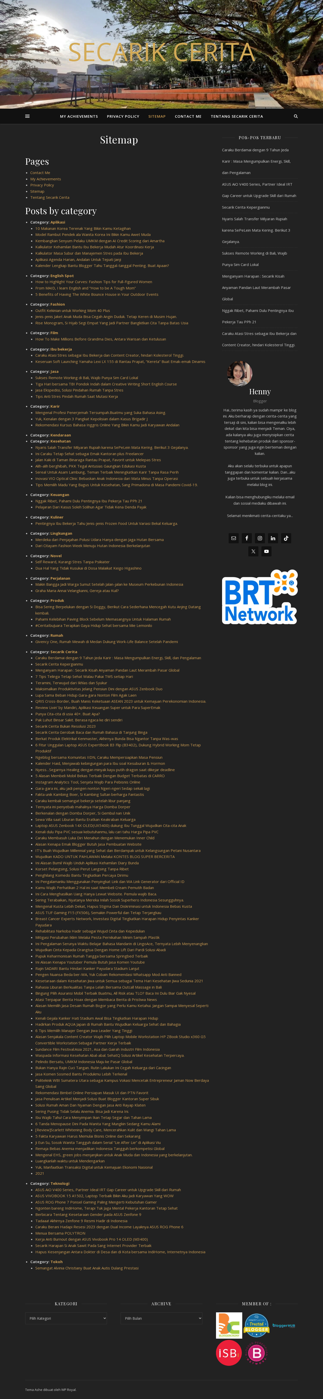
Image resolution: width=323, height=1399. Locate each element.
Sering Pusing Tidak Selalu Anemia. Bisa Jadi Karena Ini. (82, 1111)
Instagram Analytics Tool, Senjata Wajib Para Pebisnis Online (87, 781)
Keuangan (59, 494)
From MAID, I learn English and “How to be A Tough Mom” (85, 287)
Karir (55, 406)
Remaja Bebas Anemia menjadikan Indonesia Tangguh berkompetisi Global (100, 1148)
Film (54, 332)
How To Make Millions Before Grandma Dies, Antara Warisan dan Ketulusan (100, 338)
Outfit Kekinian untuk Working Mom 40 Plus (72, 310)
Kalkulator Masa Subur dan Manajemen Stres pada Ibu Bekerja (89, 253)
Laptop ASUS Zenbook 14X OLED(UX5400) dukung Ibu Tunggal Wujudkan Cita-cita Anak (110, 825)
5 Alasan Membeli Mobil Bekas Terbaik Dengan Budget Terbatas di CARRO (100, 775)
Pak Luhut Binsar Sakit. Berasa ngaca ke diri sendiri (78, 719)
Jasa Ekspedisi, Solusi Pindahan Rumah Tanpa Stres (79, 389)
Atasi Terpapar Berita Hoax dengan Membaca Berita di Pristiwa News (96, 999)
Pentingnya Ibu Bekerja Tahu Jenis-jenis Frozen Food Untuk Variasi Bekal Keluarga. (106, 523)
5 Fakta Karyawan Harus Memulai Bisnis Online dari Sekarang (88, 1136)
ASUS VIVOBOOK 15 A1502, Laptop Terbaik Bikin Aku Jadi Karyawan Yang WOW (104, 1195)
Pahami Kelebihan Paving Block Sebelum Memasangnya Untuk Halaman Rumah (103, 619)
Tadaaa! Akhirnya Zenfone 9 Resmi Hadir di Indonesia (81, 1220)
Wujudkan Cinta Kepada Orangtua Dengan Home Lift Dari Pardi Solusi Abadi (100, 949)
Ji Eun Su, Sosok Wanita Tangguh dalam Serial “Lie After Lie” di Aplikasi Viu (98, 1142)
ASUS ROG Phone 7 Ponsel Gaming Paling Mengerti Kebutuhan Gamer (96, 1202)
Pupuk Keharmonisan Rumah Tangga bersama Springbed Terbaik (91, 956)
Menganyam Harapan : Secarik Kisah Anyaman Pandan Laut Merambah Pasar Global (107, 670)
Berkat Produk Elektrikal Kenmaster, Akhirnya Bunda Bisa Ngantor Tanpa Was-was (106, 738)
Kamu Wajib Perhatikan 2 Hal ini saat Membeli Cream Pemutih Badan (94, 887)
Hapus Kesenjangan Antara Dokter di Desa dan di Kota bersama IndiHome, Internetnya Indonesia (121, 1251)
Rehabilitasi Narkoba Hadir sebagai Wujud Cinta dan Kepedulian (90, 931)
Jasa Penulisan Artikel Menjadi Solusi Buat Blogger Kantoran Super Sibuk (97, 1098)
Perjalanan (60, 578)
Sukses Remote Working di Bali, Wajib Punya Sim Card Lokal (86, 377)
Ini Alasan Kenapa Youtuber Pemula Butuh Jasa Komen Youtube (90, 962)
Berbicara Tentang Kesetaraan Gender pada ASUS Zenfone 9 (88, 1214)
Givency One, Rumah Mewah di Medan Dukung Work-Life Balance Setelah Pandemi (106, 641)
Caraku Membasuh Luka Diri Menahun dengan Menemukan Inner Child (94, 837)
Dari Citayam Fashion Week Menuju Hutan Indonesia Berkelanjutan (92, 545)
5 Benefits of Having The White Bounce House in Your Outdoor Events (96, 294)
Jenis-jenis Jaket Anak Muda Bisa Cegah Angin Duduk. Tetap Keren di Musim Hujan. (106, 316)
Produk (57, 600)
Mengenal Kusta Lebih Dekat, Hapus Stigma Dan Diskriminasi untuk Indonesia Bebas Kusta (113, 906)
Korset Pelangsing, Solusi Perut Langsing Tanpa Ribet (82, 868)
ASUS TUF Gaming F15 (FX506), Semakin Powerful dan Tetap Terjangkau (98, 912)
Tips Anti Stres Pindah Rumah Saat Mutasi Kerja (76, 396)
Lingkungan (61, 533)
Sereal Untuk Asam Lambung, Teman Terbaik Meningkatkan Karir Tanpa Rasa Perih (107, 472)
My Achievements (79, 116)
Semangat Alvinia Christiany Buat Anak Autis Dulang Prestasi (87, 1267)
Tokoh (56, 1261)
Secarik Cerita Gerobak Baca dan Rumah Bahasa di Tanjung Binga (91, 732)
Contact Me (188, 116)
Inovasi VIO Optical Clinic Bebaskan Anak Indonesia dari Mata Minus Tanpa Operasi (106, 478)
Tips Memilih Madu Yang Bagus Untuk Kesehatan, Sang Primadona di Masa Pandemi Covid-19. (116, 484)
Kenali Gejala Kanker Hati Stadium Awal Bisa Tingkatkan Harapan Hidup (96, 1018)
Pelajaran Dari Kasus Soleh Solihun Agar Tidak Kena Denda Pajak (90, 506)
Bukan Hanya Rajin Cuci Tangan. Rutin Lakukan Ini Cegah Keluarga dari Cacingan (103, 1067)
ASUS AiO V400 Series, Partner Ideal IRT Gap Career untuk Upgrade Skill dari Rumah (108, 1189)
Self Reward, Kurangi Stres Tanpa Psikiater (72, 561)
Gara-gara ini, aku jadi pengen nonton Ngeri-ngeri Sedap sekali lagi (92, 788)
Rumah (56, 635)
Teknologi (59, 1183)
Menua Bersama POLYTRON (60, 1233)
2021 (39, 1173)
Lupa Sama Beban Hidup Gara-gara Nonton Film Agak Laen (86, 695)
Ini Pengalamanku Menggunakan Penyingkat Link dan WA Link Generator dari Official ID (109, 881)
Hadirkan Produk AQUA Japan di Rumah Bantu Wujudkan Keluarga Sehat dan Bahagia (108, 1024)
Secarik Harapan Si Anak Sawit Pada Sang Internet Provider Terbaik (93, 1245)
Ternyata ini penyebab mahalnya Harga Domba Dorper (82, 806)
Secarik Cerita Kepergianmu (59, 664)
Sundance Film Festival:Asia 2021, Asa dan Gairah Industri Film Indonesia (97, 1049)
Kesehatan (60, 441)
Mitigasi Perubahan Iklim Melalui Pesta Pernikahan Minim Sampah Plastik (97, 937)
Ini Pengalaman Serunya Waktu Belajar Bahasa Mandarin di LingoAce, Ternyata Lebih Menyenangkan (121, 943)
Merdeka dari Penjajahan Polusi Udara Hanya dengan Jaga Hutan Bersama (99, 539)
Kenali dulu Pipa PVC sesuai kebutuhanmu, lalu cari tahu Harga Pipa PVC (96, 831)
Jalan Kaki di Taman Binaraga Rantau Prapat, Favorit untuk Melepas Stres (98, 459)
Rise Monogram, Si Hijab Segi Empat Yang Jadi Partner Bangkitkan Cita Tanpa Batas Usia (111, 322)
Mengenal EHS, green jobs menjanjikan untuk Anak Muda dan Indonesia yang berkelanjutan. (114, 1154)
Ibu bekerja (61, 349)
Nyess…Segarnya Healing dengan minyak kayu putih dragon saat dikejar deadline (105, 769)
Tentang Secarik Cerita (237, 116)
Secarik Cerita (161, 51)
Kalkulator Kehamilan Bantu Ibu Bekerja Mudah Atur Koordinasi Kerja (94, 246)
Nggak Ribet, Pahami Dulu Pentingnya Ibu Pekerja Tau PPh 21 (89, 500)
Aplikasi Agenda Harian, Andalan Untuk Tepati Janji (78, 259)
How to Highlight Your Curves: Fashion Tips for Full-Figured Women (93, 281)
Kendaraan (60, 434)
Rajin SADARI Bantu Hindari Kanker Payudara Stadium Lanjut (87, 968)
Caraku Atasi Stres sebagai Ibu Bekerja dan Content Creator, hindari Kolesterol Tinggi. (109, 355)
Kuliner (57, 517)
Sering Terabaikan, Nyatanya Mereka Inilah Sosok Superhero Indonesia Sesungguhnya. (109, 899)
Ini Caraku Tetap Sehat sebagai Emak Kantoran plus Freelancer (89, 453)
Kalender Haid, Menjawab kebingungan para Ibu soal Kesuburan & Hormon (100, 763)
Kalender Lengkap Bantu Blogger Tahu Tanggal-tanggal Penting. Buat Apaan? (102, 265)
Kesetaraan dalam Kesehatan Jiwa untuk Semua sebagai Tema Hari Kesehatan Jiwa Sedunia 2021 (119, 980)
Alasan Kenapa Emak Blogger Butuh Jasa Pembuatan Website (88, 844)
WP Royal (68, 1389)
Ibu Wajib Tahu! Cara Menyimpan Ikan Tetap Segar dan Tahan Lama (93, 1117)
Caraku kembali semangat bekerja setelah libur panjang (82, 800)
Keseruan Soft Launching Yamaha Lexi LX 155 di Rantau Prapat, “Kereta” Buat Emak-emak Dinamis (120, 361)
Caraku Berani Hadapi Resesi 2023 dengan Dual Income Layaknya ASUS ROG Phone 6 (109, 1226)
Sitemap (157, 116)
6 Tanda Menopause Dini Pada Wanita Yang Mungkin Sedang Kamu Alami (97, 1123)
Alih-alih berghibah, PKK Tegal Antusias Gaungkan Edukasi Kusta (90, 466)
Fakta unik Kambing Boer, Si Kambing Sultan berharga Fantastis (89, 794)
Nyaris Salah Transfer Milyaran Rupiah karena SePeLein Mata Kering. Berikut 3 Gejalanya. (112, 447)
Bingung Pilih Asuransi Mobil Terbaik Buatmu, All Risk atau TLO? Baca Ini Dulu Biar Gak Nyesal (115, 993)
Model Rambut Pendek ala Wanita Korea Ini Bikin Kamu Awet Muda (93, 234)
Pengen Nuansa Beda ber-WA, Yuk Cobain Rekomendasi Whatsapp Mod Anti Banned (108, 974)
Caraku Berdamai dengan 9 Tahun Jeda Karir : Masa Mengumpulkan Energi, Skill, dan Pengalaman (118, 657)
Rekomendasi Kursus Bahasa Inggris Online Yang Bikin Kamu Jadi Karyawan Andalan (107, 424)
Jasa (54, 371)
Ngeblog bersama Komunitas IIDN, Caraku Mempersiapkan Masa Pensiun (99, 757)
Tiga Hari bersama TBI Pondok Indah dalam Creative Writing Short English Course (106, 383)
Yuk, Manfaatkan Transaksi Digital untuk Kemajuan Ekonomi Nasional (94, 1167)
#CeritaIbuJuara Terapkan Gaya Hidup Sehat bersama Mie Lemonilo (93, 625)
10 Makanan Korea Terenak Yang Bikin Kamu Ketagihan (83, 228)
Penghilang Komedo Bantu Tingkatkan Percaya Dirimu (81, 875)
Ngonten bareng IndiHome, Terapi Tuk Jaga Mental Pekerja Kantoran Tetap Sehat (106, 1208)
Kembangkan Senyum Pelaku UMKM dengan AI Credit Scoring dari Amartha (100, 240)
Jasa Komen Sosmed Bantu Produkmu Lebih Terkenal (81, 1073)
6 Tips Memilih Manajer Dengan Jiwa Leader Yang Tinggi (83, 1030)
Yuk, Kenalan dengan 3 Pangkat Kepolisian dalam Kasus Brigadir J (91, 418)
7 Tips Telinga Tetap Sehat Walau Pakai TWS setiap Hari (84, 676)
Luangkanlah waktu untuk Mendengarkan (70, 1160)
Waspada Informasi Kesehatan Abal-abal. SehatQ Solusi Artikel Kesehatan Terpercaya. (109, 1055)
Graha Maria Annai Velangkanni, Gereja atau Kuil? (77, 590)
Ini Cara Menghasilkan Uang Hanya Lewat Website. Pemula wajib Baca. (96, 893)
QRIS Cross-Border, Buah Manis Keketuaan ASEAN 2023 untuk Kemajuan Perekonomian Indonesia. (120, 701)
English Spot (62, 275)
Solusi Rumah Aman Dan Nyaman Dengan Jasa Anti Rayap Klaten (90, 1105)
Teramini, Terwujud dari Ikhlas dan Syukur (71, 682)
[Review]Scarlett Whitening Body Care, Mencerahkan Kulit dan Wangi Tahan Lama (105, 1129)
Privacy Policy (123, 116)
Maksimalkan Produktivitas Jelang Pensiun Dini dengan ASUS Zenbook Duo (99, 688)
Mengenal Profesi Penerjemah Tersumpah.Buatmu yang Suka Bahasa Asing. (100, 412)
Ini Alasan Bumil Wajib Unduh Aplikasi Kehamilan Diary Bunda (87, 862)
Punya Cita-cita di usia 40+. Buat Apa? (67, 713)
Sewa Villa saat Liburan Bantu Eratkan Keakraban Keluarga (85, 819)
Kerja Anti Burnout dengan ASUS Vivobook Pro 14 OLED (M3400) (91, 1239)
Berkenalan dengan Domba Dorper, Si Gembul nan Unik (82, 813)
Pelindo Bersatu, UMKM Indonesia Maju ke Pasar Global (83, 1061)
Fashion (57, 304)
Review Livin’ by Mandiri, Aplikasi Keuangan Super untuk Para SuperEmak (97, 707)
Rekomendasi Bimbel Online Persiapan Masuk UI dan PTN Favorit (91, 1092)
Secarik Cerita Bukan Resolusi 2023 (65, 726)
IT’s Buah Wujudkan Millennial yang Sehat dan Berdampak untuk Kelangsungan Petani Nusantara (118, 850)
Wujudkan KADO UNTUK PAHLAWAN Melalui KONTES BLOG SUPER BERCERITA (105, 856)
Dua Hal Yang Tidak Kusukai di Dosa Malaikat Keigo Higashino (88, 568)
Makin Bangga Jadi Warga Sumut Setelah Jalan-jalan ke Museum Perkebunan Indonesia (109, 584)
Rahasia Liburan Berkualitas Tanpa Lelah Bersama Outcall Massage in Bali (98, 987)
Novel (56, 555)
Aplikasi (57, 222)
